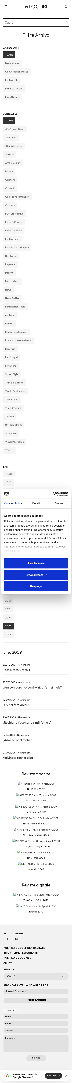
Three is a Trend (14, 382)
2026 (8, 482)
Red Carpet (11, 357)
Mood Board (12, 97)
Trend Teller (12, 399)
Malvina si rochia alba (18, 758)
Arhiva (7, 962)
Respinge (36, 586)
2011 (7, 609)
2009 (8, 626)
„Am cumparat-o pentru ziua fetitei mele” (32, 687)
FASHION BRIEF (13, 230)
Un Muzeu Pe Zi (13, 424)
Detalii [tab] (36, 503)
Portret (9, 323)
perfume (10, 315)
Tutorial (9, 416)
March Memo (12, 281)
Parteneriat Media (15, 306)
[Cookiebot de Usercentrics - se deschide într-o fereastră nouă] (52, 493)
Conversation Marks (16, 71)
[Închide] (66, 1075)
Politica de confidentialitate (24, 948)
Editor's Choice (13, 222)
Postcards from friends (18, 340)
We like (9, 450)
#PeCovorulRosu (14, 129)
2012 (8, 600)
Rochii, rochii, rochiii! (17, 670)
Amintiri (9, 154)
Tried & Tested (13, 408)
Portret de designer (16, 332)
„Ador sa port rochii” (17, 740)
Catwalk (9, 188)
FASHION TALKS (14, 88)
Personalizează (34, 574)
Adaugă (51, 1075)
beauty (9, 171)
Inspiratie (10, 264)
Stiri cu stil (10, 365)
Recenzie (10, 348)
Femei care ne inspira (17, 247)
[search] (66, 22)
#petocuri (10, 137)
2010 (8, 617)
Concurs (10, 205)
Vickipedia (11, 433)
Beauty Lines (12, 63)
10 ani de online (13, 146)
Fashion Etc (11, 80)
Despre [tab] (59, 503)
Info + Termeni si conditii (20, 952)
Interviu (9, 272)
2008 (8, 634)
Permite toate (36, 563)
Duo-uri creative (14, 213)
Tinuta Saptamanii (15, 391)
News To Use (12, 298)
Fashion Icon (12, 239)
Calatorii (10, 179)
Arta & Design (12, 162)
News (8, 289)
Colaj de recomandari (17, 196)
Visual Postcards (14, 441)
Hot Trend (10, 256)
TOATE (9, 54)
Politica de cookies (17, 957)
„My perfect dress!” (16, 705)
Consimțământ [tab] (13, 503)
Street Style (11, 374)
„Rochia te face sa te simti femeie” (27, 722)
